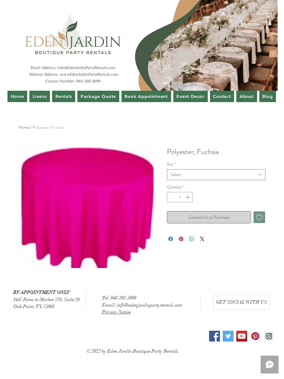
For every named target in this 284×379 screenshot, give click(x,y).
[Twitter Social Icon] (228, 336)
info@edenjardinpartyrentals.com (149, 305)
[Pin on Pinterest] (181, 239)
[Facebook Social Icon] (214, 336)
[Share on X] (202, 239)
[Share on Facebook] (170, 239)
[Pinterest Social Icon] (255, 336)
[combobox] (216, 174)
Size (171, 164)
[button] (273, 51)
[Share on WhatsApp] (191, 239)
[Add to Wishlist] (259, 217)
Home (24, 127)
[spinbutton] (180, 197)
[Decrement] (171, 197)
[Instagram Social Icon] (268, 336)
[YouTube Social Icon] (241, 336)
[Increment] (188, 197)
